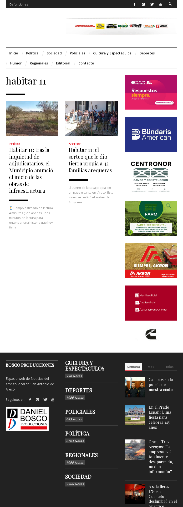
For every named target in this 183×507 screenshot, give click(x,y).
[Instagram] (143, 4)
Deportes (78, 390)
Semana (133, 366)
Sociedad (75, 144)
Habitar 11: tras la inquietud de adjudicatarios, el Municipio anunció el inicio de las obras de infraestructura (31, 170)
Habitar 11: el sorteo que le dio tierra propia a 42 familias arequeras (90, 159)
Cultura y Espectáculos (84, 365)
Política (15, 144)
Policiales (80, 411)
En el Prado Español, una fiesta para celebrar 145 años (160, 417)
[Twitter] (151, 4)
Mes (151, 366)
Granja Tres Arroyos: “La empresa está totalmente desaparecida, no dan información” (161, 456)
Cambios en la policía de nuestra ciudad (162, 384)
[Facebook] (134, 4)
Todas (168, 366)
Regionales (81, 455)
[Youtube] (160, 4)
